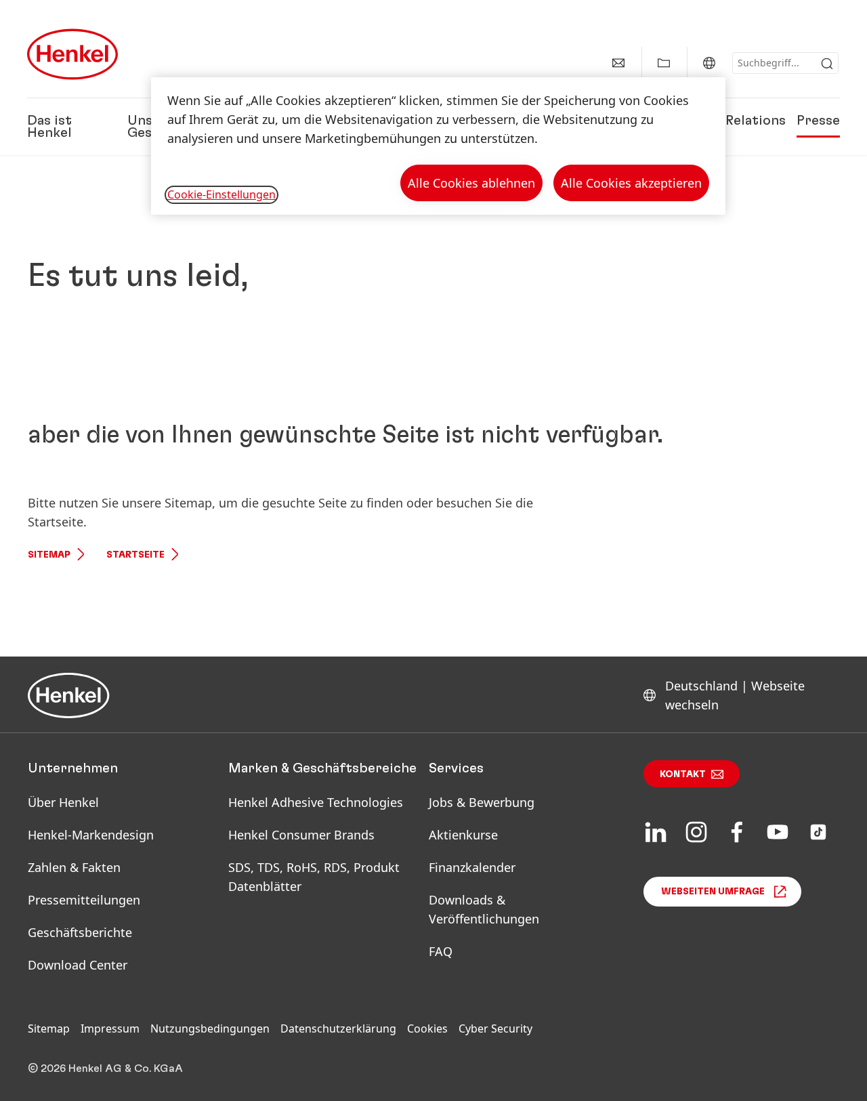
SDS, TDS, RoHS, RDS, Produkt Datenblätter (314, 876)
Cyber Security (495, 1028)
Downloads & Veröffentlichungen (484, 909)
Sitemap (49, 555)
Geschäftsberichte (80, 932)
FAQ (440, 951)
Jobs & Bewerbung (481, 802)
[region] (438, 146)
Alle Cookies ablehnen (471, 183)
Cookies (427, 1028)
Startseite (135, 555)
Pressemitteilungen (84, 900)
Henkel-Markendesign (91, 835)
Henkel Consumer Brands (301, 835)
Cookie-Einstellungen (221, 194)
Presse (818, 121)
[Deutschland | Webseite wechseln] (709, 63)
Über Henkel (63, 802)
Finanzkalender (472, 867)
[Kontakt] (618, 63)
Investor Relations (726, 121)
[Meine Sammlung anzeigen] (664, 63)
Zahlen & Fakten (74, 867)
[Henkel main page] (72, 54)
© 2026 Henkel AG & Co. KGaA (105, 1068)
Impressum (110, 1028)
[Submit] (827, 64)
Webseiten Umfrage (713, 891)
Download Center (77, 965)
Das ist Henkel (49, 127)
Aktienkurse (463, 835)
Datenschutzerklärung (338, 1028)
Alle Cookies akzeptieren (631, 183)
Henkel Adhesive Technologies (315, 802)
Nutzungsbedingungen (210, 1028)
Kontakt (683, 774)
